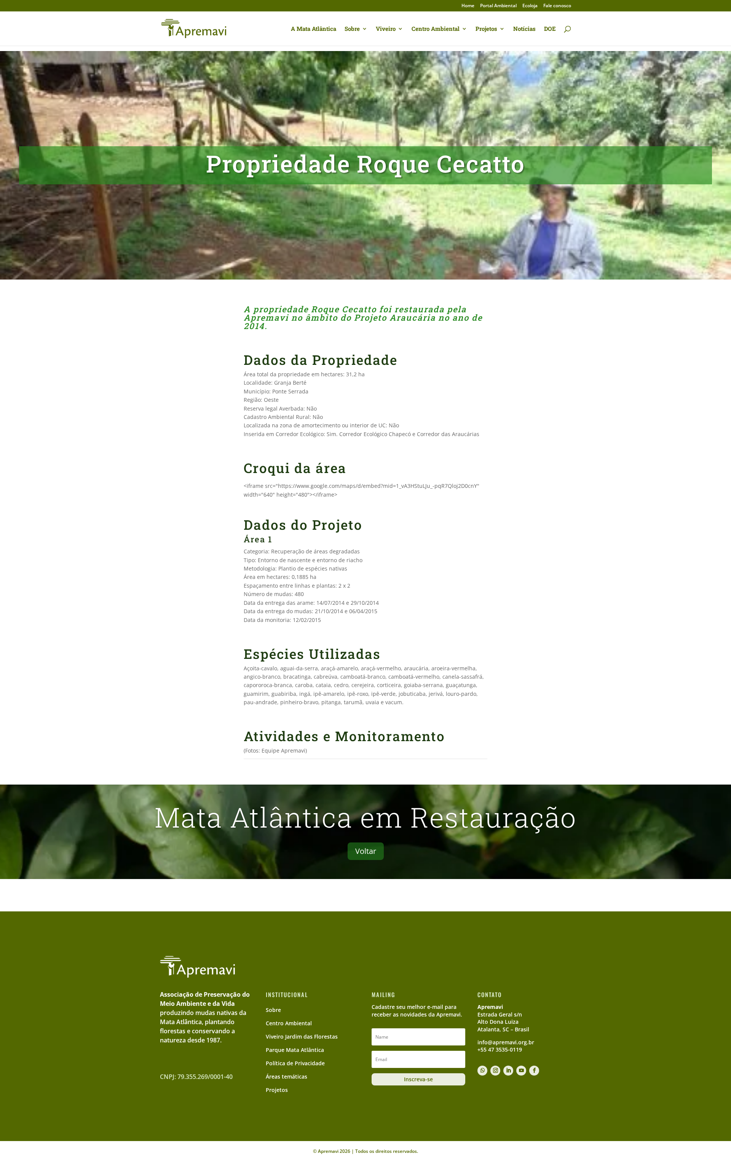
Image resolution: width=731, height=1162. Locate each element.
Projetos (486, 29)
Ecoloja (530, 6)
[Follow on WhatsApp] (482, 1071)
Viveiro (386, 29)
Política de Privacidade (295, 1063)
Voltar (365, 851)
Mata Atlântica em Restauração (365, 817)
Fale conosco (557, 6)
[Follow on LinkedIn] (508, 1071)
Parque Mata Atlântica (295, 1049)
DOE (550, 29)
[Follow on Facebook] (534, 1071)
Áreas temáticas (286, 1076)
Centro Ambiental (436, 29)
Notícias (524, 29)
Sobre (352, 29)
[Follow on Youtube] (521, 1071)
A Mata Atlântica (313, 29)
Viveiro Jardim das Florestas (302, 1036)
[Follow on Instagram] (495, 1071)
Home (467, 6)
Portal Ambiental (498, 6)
